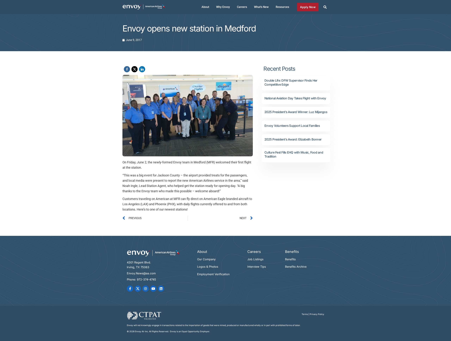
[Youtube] (153, 288)
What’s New (261, 7)
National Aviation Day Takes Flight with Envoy (295, 98)
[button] (325, 7)
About (205, 7)
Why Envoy (223, 7)
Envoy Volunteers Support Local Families (292, 126)
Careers (242, 7)
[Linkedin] (161, 288)
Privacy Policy (317, 314)
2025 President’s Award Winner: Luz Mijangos (295, 112)
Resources (282, 7)
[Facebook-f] (130, 288)
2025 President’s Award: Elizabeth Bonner (293, 139)
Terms (305, 314)
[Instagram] (145, 288)
